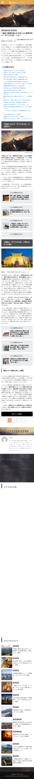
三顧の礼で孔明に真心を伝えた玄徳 (12, 90)
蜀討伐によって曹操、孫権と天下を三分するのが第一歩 (17, 100)
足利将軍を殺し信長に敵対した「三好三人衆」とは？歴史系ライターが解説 (17, 463)
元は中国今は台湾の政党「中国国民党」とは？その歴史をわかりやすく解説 (22, 699)
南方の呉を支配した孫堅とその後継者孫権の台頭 (15, 79)
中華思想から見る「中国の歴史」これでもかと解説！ (22, 711)
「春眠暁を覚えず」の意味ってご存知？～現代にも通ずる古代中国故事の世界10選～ (22, 761)
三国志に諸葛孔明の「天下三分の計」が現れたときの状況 (17, 83)
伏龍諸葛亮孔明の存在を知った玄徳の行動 (14, 85)
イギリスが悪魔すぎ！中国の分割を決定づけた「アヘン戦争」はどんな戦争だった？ (22, 748)
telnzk (10, 437)
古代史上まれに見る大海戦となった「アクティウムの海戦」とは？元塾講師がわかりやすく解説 (17, 474)
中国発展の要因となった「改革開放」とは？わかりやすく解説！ (22, 674)
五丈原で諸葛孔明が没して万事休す (12, 114)
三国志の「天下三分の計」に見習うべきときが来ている (16, 118)
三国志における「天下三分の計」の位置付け (14, 70)
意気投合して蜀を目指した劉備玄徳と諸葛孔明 (15, 102)
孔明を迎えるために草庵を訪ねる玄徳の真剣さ (15, 88)
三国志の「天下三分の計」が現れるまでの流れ (14, 72)
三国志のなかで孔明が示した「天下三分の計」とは (15, 104)
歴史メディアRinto (5, 39)
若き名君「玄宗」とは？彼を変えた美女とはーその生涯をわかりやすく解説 (22, 663)
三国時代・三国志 (5, 30)
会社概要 (13, 774)
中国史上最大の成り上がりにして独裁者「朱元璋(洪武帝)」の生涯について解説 (22, 650)
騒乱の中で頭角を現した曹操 (11, 74)
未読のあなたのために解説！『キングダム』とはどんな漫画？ (22, 735)
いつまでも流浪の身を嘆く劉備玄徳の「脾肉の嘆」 (16, 81)
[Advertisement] (17, 564)
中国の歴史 (14, 30)
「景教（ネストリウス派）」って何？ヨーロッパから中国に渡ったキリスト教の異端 (22, 687)
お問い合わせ (20, 774)
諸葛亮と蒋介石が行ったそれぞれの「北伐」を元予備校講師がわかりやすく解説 (22, 724)
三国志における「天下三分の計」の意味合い (14, 116)
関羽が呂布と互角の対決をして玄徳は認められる (15, 77)
